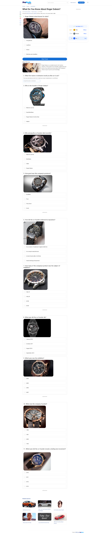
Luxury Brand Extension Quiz (43, 522)
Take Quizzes (72, 2)
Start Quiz (45, 59)
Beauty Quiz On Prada (27, 522)
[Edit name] (78, 38)
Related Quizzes (26, 498)
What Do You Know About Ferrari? (58, 522)
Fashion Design (34, 11)
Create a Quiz (81, 2)
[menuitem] (73, 3)
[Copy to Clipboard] (20, 22)
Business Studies (27, 11)
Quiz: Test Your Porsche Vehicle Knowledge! (44, 510)
